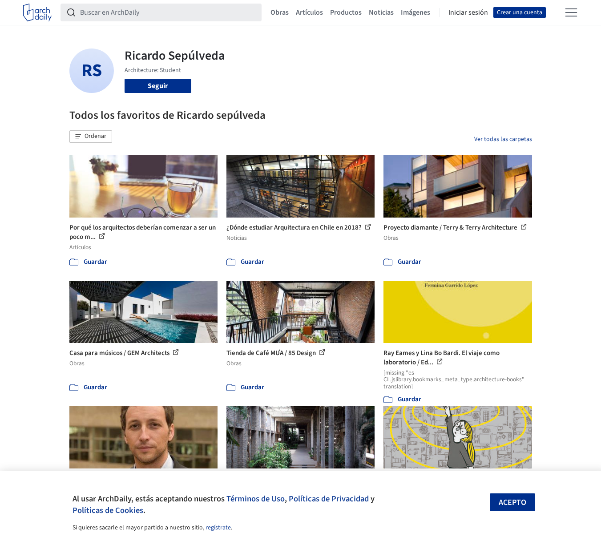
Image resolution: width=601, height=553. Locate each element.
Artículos (309, 12)
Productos (346, 12)
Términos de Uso (255, 499)
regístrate (218, 527)
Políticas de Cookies (108, 510)
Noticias (381, 12)
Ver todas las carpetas (503, 139)
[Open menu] (571, 12)
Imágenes (415, 12)
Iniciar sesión (468, 12)
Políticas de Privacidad (329, 499)
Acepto (512, 502)
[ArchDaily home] (37, 12)
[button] (90, 136)
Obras (279, 12)
